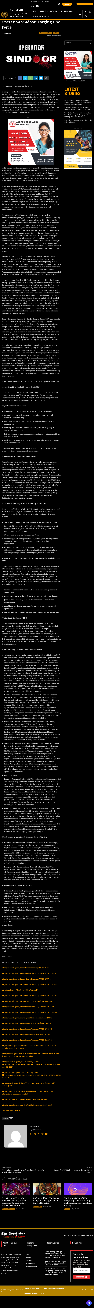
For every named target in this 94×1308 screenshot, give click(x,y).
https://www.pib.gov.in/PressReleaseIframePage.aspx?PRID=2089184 (29, 1012)
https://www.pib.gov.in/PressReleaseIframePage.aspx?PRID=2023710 (29, 973)
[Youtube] (46, 1134)
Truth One (7, 33)
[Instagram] (90, 12)
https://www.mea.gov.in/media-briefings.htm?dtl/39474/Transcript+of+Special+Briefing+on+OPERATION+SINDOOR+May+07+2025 (31, 1064)
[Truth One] (15, 1136)
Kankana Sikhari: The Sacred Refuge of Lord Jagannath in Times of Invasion (77, 108)
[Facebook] (86, 12)
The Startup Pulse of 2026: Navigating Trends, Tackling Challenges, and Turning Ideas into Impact (77, 115)
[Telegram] (41, 78)
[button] (59, 4)
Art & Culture (37, 1206)
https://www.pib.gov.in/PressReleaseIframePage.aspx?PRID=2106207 (29, 1007)
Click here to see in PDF (11, 1111)
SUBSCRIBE (80, 1277)
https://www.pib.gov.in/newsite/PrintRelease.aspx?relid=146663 (27, 1105)
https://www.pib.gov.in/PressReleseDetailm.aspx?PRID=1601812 (27, 1023)
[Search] (89, 43)
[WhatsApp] (30, 78)
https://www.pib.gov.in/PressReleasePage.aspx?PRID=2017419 (26, 1034)
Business (67, 1209)
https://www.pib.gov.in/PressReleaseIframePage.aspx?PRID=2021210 (29, 996)
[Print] (46, 78)
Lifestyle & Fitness (8, 1209)
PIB (11, 1118)
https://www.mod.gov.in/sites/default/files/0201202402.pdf (25, 1099)
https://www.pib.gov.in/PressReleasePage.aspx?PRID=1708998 (27, 1029)
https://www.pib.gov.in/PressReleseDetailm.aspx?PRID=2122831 (27, 1001)
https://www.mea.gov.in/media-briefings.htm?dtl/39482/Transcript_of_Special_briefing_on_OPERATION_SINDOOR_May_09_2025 (31, 1075)
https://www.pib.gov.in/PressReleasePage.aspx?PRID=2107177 (26, 968)
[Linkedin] (35, 78)
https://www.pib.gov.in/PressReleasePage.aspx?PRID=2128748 (27, 1040)
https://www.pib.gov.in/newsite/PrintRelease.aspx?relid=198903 (27, 1018)
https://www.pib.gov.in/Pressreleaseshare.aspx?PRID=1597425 (26, 979)
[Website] (42, 1134)
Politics (56, 33)
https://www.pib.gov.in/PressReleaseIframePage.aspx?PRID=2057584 (29, 985)
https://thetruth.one (35, 1130)
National (43, 33)
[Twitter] (86, 16)
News (50, 33)
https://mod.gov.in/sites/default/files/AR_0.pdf (19, 990)
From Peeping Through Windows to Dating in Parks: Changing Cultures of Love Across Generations (77, 102)
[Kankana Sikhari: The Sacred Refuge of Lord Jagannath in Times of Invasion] (47, 1189)
